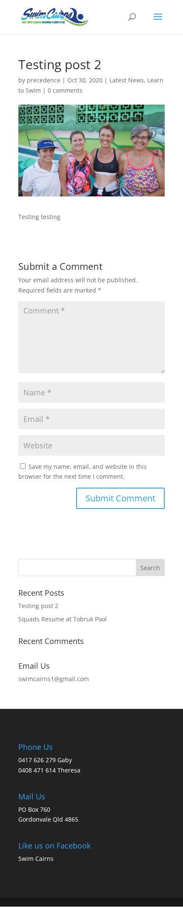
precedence (43, 80)
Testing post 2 (38, 606)
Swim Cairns (36, 858)
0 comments (65, 90)
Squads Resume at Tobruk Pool (62, 619)
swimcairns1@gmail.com (53, 679)
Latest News (126, 80)
